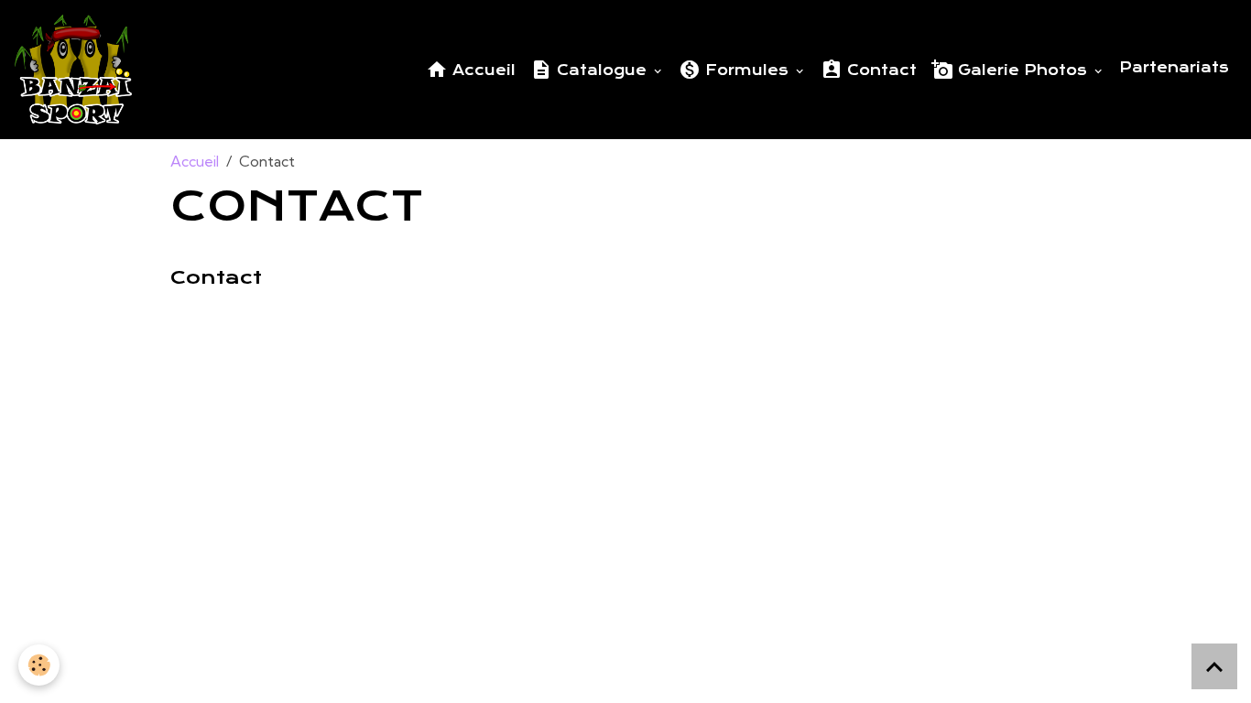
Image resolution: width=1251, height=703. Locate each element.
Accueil (482, 70)
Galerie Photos (1022, 70)
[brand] (77, 69)
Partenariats (1174, 67)
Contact (880, 70)
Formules (747, 70)
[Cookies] (39, 665)
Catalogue (601, 70)
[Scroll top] (1214, 666)
